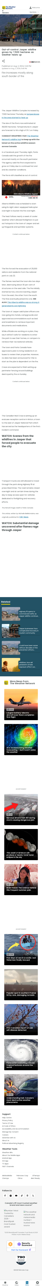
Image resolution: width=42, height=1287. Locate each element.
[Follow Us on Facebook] (5, 1196)
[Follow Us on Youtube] (16, 1196)
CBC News (23, 517)
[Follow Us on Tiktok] (22, 1196)
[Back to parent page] (5, 10)
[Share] (3, 61)
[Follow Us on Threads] (27, 1196)
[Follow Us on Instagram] (10, 1196)
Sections (33, 12)
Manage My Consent (10, 1132)
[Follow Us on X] (33, 1196)
